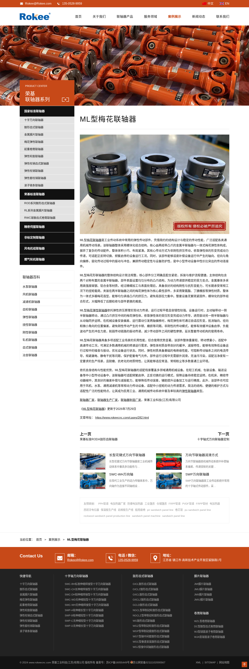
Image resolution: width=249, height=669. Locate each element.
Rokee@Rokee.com (38, 3)
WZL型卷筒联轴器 (204, 621)
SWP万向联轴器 (197, 474)
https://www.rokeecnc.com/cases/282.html (122, 417)
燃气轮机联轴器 (34, 259)
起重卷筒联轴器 (33, 149)
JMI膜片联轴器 (202, 584)
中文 (210, 3)
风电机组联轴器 (34, 248)
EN (227, 3)
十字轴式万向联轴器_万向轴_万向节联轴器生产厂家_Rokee (35, 16)
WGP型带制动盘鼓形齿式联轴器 (151, 631)
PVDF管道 (188, 503)
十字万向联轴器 (33, 119)
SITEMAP (210, 662)
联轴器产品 (125, 16)
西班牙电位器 (91, 509)
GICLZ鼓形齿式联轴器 (145, 589)
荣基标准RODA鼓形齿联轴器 (99, 439)
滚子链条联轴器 (33, 185)
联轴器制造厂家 (131, 400)
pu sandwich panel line (198, 509)
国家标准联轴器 (34, 111)
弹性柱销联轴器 (33, 170)
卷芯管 (179, 509)
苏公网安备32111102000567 (149, 662)
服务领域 (150, 16)
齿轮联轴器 (30, 309)
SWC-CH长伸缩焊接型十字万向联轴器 (86, 589)
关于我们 (99, 16)
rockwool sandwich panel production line (107, 515)
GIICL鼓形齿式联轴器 (145, 594)
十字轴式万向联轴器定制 (213, 439)
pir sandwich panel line (160, 509)
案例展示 (174, 16)
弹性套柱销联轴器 (35, 178)
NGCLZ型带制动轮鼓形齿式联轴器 (152, 615)
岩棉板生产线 (125, 509)
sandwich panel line (173, 515)
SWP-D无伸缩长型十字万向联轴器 (84, 625)
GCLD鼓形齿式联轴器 (145, 604)
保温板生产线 (108, 509)
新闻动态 (198, 16)
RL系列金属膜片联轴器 (38, 210)
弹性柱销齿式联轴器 (36, 163)
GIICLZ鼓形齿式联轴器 (146, 599)
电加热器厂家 (118, 503)
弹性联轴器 (189, 391)
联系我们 (222, 16)
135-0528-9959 (128, 560)
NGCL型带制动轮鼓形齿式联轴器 (151, 610)
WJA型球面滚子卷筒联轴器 (209, 636)
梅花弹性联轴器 (97, 310)
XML (198, 662)
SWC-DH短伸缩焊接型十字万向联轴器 (86, 594)
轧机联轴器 (30, 339)
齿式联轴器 (30, 347)
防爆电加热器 (135, 503)
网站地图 (224, 662)
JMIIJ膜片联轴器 (203, 599)
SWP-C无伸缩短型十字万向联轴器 (84, 620)
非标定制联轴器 (34, 237)
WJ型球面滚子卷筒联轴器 (208, 631)
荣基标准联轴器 (34, 194)
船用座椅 (140, 509)
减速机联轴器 (31, 301)
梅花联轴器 (94, 240)
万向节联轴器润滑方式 (201, 455)
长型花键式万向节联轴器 (127, 455)
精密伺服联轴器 (34, 226)
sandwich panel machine (146, 515)
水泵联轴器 (30, 286)
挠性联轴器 (30, 324)
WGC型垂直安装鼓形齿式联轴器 (151, 641)
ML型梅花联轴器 (93, 408)
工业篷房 (150, 503)
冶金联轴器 (30, 355)
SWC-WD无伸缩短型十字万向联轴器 (85, 599)
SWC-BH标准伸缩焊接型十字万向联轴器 (88, 584)
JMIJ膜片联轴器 (203, 589)
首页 (78, 16)
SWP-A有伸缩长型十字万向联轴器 (84, 610)
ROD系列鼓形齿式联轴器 (39, 203)
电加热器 (215, 503)
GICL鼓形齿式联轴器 (145, 584)
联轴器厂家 (87, 400)
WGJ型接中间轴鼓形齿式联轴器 (151, 647)
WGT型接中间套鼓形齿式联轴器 (151, 636)
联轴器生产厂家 (107, 400)
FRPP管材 (202, 503)
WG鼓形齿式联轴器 (144, 620)
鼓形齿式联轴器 (33, 127)
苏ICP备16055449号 (118, 662)
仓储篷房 (162, 503)
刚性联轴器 (30, 332)
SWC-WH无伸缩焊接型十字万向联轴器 (87, 604)
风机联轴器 (30, 294)
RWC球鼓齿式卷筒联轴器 (39, 217)
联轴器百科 (31, 277)
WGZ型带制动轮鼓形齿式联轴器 (151, 625)
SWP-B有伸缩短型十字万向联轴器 (84, 615)
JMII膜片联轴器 (203, 594)
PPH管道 (103, 503)
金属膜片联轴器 (33, 134)
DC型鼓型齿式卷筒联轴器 (208, 626)
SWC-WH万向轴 (121, 474)
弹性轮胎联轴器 (33, 156)
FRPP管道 (174, 503)
